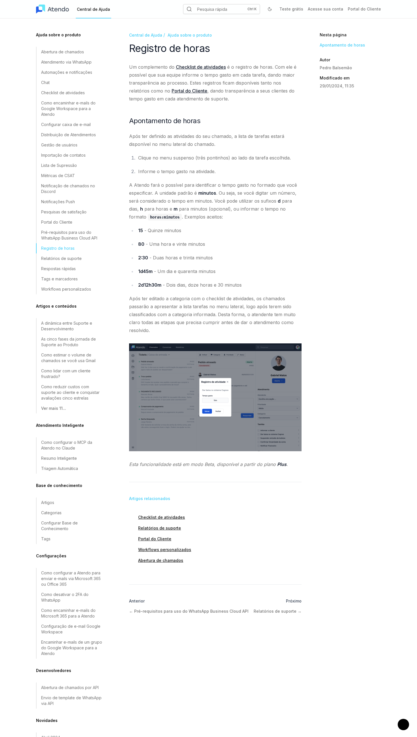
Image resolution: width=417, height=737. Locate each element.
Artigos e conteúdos (56, 306)
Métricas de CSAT (58, 175)
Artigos (47, 502)
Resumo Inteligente (59, 458)
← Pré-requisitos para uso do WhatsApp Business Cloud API (188, 611)
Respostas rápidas (58, 268)
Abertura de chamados (62, 51)
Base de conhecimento (59, 485)
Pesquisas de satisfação (64, 211)
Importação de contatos (63, 155)
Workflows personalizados (66, 289)
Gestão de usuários (59, 144)
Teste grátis (291, 9)
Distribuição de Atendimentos (68, 134)
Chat (45, 82)
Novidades (47, 720)
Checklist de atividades (63, 92)
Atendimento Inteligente (60, 425)
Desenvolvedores (53, 670)
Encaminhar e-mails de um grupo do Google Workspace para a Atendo (71, 648)
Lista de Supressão (59, 165)
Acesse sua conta (325, 9)
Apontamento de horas (342, 45)
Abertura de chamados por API (70, 687)
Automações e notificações (66, 72)
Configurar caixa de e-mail (66, 124)
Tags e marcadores (59, 278)
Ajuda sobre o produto (58, 34)
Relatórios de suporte (61, 258)
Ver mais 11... (53, 408)
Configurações (51, 555)
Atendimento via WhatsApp (66, 62)
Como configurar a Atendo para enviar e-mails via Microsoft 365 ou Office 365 (71, 578)
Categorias (51, 512)
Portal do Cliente (364, 9)
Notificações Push (58, 201)
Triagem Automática (59, 468)
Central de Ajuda (145, 35)
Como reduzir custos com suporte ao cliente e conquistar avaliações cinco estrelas (70, 392)
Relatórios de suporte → (278, 611)
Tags (45, 538)
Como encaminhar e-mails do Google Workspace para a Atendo (68, 108)
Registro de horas (58, 248)
